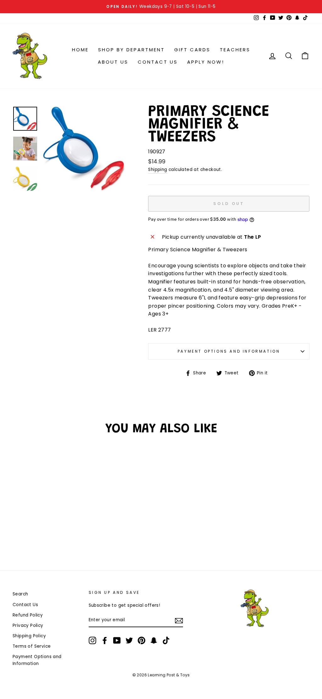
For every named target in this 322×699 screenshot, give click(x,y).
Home (80, 49)
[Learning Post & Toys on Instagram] (92, 640)
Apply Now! (205, 62)
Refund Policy (28, 615)
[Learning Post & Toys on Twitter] (129, 640)
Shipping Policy (29, 636)
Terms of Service (32, 646)
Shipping (157, 170)
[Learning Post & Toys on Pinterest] (141, 640)
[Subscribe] (179, 620)
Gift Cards (192, 49)
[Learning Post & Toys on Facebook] (104, 640)
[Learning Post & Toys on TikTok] (166, 640)
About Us (113, 62)
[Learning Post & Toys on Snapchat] (154, 640)
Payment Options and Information (229, 351)
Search (20, 594)
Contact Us (158, 62)
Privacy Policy (28, 625)
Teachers (235, 49)
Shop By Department (131, 49)
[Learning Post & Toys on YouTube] (117, 640)
